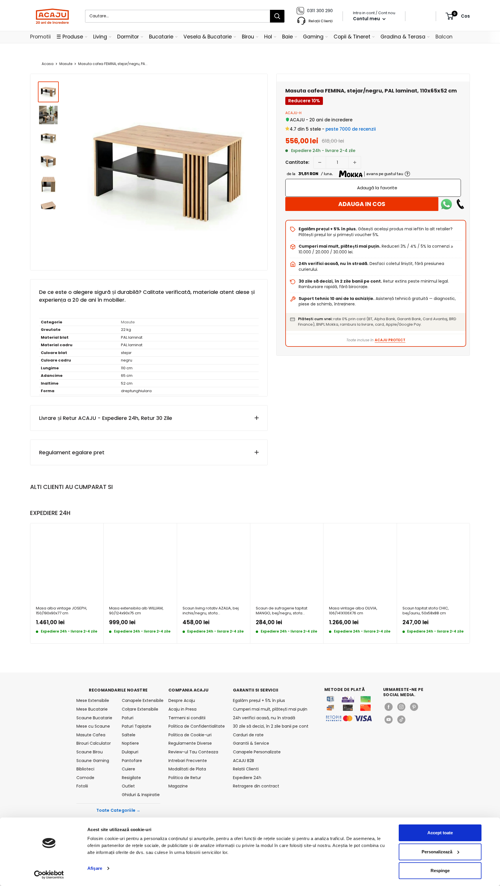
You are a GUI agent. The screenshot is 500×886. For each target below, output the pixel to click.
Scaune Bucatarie (94, 718)
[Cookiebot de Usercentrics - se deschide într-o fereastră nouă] (49, 874)
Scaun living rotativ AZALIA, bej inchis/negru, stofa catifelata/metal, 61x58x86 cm (211, 611)
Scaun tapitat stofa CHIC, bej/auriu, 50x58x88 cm (425, 611)
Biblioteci (85, 769)
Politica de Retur (184, 778)
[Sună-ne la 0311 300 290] (460, 204)
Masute (65, 63)
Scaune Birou (89, 752)
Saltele (128, 735)
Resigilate (131, 778)
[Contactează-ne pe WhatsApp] (446, 204)
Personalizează (437, 851)
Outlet (128, 786)
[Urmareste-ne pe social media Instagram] (401, 707)
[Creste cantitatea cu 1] (355, 162)
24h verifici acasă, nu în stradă (264, 718)
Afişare (94, 868)
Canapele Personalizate (257, 752)
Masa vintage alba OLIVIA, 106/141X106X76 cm (353, 611)
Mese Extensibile (92, 700)
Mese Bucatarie (92, 709)
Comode (85, 778)
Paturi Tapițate (136, 726)
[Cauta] (277, 16)
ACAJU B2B (243, 760)
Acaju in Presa (182, 709)
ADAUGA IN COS (361, 204)
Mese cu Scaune (93, 726)
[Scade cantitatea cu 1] (320, 162)
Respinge (440, 870)
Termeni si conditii (186, 718)
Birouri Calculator (93, 743)
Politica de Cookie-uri (190, 735)
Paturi (127, 718)
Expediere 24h (247, 778)
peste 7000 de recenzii (351, 129)
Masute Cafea (90, 735)
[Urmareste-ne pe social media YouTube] (389, 720)
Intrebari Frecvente (187, 760)
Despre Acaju (181, 700)
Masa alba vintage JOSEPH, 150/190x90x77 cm (61, 611)
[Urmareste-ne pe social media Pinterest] (414, 707)
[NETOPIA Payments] (349, 718)
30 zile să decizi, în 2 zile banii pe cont (270, 726)
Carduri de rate (248, 735)
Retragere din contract (256, 786)
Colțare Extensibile (140, 709)
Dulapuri (130, 752)
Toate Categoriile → (118, 810)
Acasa (48, 63)
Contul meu (367, 19)
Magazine (178, 786)
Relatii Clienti (246, 769)
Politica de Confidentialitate (196, 726)
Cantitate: (297, 162)
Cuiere (128, 769)
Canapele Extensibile (141, 700)
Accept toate (440, 832)
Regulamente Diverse (190, 743)
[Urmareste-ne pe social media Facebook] (389, 707)
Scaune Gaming (92, 760)
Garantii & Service (251, 743)
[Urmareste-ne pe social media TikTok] (401, 720)
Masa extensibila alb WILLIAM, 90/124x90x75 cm (136, 611)
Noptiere (130, 743)
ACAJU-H (293, 112)
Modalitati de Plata (187, 769)
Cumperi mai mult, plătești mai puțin (270, 709)
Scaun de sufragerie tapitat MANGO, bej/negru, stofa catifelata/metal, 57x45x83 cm (284, 611)
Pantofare (132, 760)
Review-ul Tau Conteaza (193, 752)
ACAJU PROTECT (390, 340)
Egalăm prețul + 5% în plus (259, 700)
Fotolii (82, 786)
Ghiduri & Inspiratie (141, 795)
